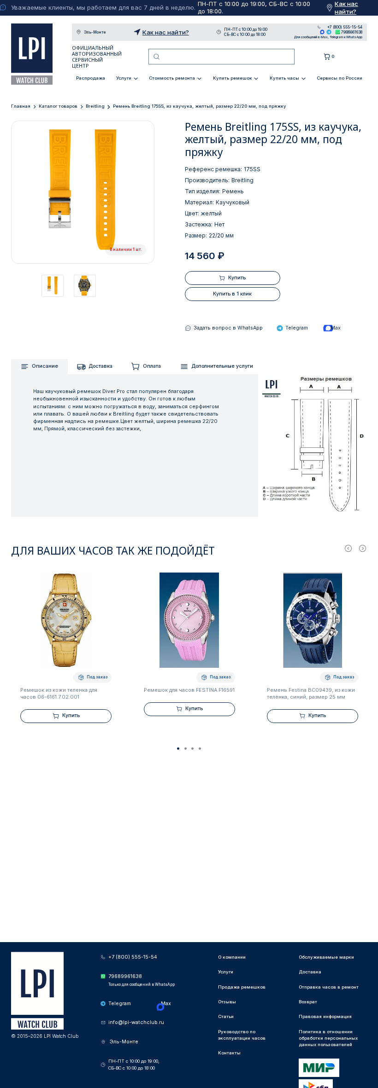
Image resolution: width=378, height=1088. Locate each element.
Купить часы (284, 78)
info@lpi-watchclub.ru (136, 1022)
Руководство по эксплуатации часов (242, 1035)
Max (322, 32)
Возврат (308, 1001)
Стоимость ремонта (172, 78)
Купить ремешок (232, 78)
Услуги (123, 78)
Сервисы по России (339, 78)
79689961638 (351, 32)
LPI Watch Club (32, 54)
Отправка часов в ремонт (329, 987)
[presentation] (348, 548)
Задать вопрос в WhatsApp (228, 328)
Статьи (226, 1016)
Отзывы (227, 1001)
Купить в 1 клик (232, 294)
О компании (232, 957)
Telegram (328, 32)
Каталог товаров (58, 106)
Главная (20, 106)
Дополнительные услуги (222, 366)
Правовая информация (325, 1016)
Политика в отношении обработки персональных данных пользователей (328, 1038)
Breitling (95, 106)
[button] (178, 748)
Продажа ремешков (242, 987)
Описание (45, 366)
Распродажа (90, 78)
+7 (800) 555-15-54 (344, 27)
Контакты (229, 1052)
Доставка (100, 366)
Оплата (152, 366)
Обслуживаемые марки (326, 957)
